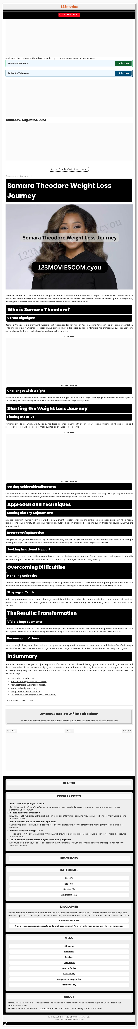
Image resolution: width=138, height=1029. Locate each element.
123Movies (71, 1019)
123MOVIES (73, 1017)
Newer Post (11, 731)
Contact (69, 957)
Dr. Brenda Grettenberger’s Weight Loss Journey (33, 694)
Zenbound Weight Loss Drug (24, 688)
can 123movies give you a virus (26, 803)
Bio (66, 878)
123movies (69, 946)
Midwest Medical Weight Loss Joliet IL (28, 685)
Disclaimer (69, 962)
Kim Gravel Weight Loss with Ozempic (28, 681)
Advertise (69, 951)
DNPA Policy (69, 973)
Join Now (123, 63)
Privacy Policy (69, 984)
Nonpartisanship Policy (69, 979)
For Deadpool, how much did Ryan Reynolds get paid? (40, 839)
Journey (17, 700)
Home (69, 731)
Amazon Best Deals (69, 14)
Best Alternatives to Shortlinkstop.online (32, 821)
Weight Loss (27, 700)
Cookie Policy (69, 968)
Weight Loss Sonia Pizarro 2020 (25, 691)
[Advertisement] (69, 38)
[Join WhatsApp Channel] (6, 1023)
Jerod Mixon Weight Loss (22, 678)
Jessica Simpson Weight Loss (26, 830)
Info (66, 883)
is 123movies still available (24, 812)
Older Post (127, 731)
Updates (67, 889)
